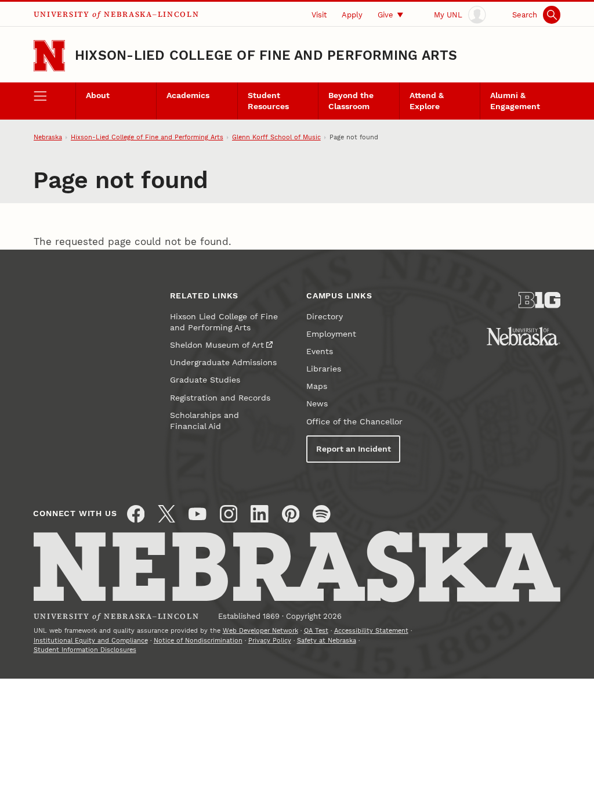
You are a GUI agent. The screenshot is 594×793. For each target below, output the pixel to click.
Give (385, 14)
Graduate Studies (205, 380)
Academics (187, 95)
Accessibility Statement (371, 631)
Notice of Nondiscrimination (198, 640)
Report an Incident (353, 449)
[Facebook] (136, 514)
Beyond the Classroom (351, 101)
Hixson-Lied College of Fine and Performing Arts (266, 55)
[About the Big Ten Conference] (539, 300)
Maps (316, 386)
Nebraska (48, 137)
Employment (331, 334)
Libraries (323, 369)
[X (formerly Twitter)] (167, 514)
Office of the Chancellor (354, 422)
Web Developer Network (260, 631)
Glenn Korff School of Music (276, 137)
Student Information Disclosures (85, 650)
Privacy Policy (269, 640)
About (98, 95)
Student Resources (268, 101)
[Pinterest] (291, 514)
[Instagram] (229, 514)
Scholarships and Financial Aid (204, 420)
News (317, 404)
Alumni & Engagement (515, 101)
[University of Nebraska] (523, 336)
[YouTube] (198, 514)
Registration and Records (220, 398)
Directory (324, 317)
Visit (319, 14)
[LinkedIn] (260, 514)
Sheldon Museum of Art (217, 345)
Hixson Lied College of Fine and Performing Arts (224, 322)
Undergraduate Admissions (223, 362)
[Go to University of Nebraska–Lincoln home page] (49, 55)
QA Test (316, 631)
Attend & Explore (427, 101)
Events (319, 351)
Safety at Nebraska (326, 640)
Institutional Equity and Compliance (91, 640)
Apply (352, 14)
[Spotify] (322, 514)
